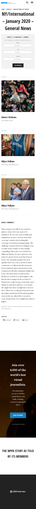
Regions (18, 43)
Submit (26, 37)
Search (27, 2)
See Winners (18, 65)
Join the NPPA (18, 415)
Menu (32, 2)
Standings (18, 37)
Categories (18, 56)
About (9, 37)
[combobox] (18, 45)
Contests (9, 9)
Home (2, 9)
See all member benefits (18, 424)
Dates (18, 49)
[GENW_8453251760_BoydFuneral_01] (17, 155)
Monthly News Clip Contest (21, 9)
